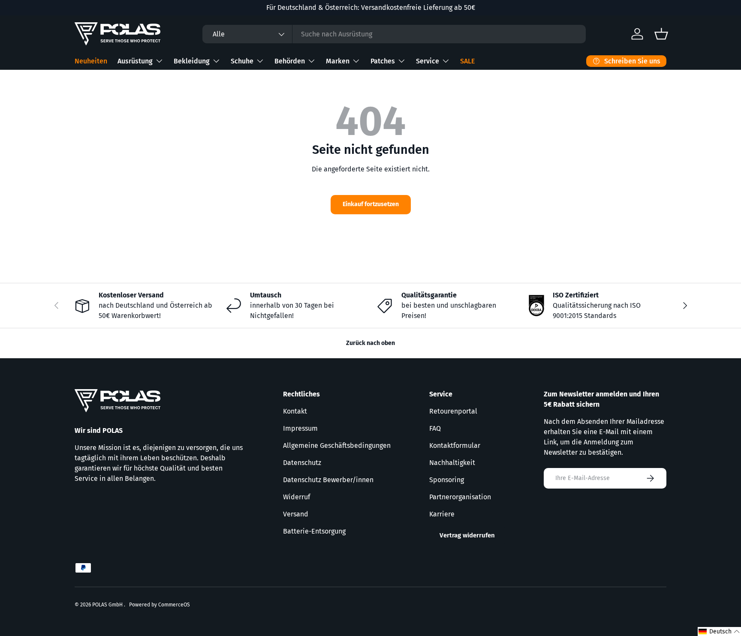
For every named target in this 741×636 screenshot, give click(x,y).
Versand (295, 514)
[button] (719, 631)
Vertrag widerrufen (467, 535)
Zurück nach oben (370, 343)
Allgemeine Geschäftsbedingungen (337, 445)
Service (427, 61)
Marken (337, 61)
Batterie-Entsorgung (314, 531)
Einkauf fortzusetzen (371, 204)
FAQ (435, 428)
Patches (382, 61)
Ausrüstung (135, 61)
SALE (467, 61)
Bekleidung (192, 61)
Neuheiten (91, 61)
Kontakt (295, 411)
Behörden (289, 61)
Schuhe (242, 61)
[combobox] (394, 34)
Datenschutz (302, 463)
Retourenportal (453, 411)
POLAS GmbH (108, 605)
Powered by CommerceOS (159, 605)
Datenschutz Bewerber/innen (328, 480)
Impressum (300, 428)
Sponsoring (446, 480)
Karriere (442, 514)
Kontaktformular (454, 445)
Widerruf (296, 497)
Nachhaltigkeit (452, 463)
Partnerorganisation (460, 497)
